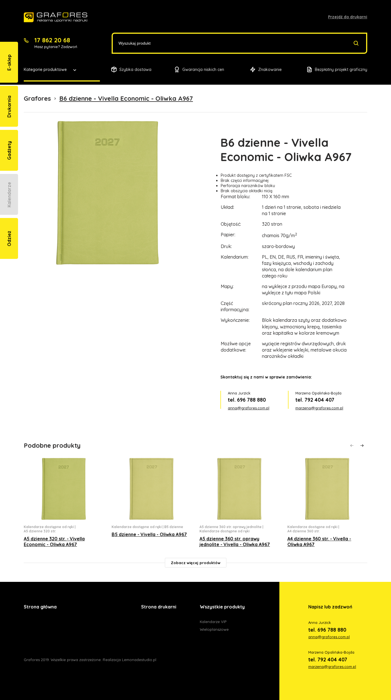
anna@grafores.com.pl (248, 408)
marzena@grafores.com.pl (319, 408)
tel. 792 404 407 (314, 399)
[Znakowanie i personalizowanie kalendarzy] (55, 17)
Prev (352, 446)
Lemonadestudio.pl (139, 659)
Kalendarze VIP (213, 621)
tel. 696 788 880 (247, 399)
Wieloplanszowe (214, 629)
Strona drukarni (158, 607)
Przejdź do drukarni (347, 16)
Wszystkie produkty (222, 607)
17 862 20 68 (52, 40)
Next (362, 446)
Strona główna (40, 607)
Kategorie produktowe (45, 69)
